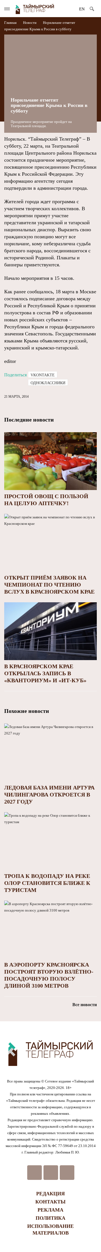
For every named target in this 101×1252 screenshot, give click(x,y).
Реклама (50, 1210)
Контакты (50, 1202)
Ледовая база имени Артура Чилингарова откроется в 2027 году (49, 794)
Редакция (50, 1193)
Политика (50, 1218)
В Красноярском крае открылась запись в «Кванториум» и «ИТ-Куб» (45, 673)
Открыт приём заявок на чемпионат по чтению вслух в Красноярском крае (49, 584)
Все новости (84, 1004)
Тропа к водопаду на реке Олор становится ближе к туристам (47, 883)
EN (82, 9)
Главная (10, 22)
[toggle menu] (7, 9)
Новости (29, 22)
